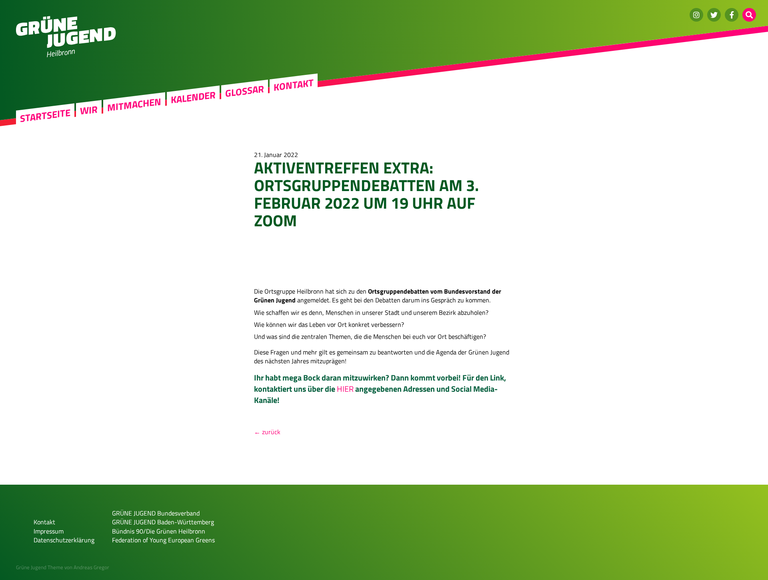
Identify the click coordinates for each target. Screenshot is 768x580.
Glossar (244, 91)
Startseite (45, 115)
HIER (345, 389)
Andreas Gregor (91, 567)
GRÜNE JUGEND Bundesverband (156, 513)
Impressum (49, 531)
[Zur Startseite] (66, 45)
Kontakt (294, 85)
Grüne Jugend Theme (39, 567)
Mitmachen (134, 104)
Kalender (193, 97)
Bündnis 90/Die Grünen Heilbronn (158, 531)
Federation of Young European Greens (163, 540)
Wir (89, 110)
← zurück (267, 432)
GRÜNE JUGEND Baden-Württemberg (163, 522)
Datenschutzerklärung (64, 540)
